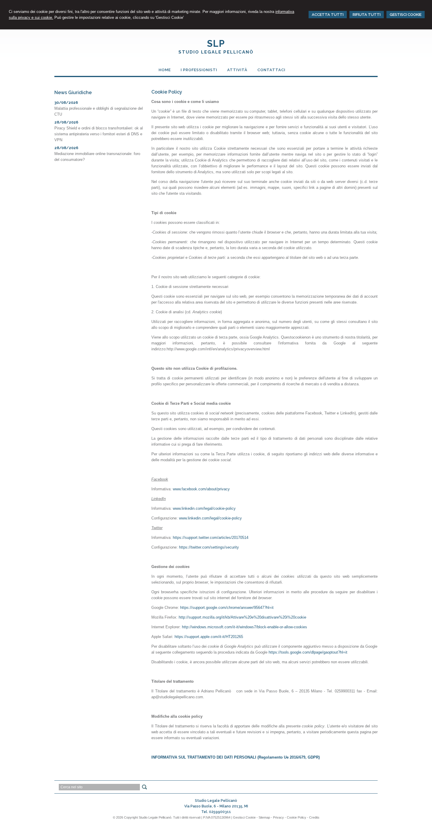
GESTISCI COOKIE (405, 14)
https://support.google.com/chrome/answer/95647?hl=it (227, 607)
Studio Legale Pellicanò (216, 52)
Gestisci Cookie (244, 817)
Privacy (278, 817)
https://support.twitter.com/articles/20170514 (210, 537)
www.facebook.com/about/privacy (201, 489)
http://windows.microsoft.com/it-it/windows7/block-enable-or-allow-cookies (244, 627)
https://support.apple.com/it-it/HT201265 (209, 636)
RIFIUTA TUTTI (367, 14)
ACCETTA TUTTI (328, 14)
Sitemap (264, 817)
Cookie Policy (296, 817)
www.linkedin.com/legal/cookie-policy (204, 508)
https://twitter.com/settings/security (209, 547)
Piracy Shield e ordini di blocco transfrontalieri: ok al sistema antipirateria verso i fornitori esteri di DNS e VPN (98, 134)
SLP (216, 43)
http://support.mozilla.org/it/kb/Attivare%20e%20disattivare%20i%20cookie (242, 617)
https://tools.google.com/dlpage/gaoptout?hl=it (308, 652)
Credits (314, 817)
